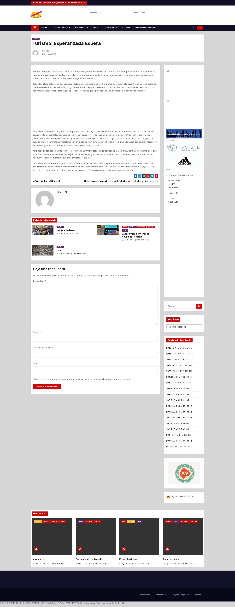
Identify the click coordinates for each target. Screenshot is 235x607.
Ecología (89, 521)
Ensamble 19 (161, 595)
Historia (194, 521)
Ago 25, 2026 (171, 563)
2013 (168, 423)
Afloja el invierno (66, 230)
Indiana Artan (143, 240)
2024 (168, 359)
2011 (168, 435)
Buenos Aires (173, 180)
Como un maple (171, 559)
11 (189, 353)
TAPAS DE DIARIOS (60, 27)
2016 (168, 406)
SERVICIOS (110, 27)
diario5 (48, 51)
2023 (168, 365)
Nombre (37, 332)
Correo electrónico (43, 347)
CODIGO (126, 27)
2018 (168, 394)
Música (46, 521)
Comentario (39, 281)
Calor (60, 250)
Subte (125, 227)
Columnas (184, 521)
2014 (168, 417)
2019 (168, 388)
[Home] (35, 28)
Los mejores (38, 559)
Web (35, 363)
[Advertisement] (95, 112)
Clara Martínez (79, 253)
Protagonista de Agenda (89, 559)
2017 (168, 400)
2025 (168, 353)
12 (191, 353)
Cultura (38, 521)
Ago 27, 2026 (84, 563)
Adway (198, 595)
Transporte (141, 227)
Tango (62, 521)
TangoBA (54, 521)
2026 (168, 347)
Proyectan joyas (128, 559)
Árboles (97, 521)
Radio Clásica (144, 595)
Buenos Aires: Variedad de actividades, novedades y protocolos (120, 181)
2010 (168, 440)
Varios (36, 39)
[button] (194, 27)
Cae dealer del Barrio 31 (47, 181)
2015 (168, 411)
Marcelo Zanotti (187, 563)
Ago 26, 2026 (127, 563)
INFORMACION (81, 27)
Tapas (125, 230)
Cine (123, 521)
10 (187, 353)
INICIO (44, 27)
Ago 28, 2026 (40, 563)
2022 (168, 371)
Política (151, 227)
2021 (168, 377)
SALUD (96, 27)
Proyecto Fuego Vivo (180, 595)
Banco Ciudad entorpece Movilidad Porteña (135, 235)
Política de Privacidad (145, 27)
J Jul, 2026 (63, 233)
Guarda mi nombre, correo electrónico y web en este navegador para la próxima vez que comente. (83, 379)
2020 (168, 382)
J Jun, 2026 (63, 253)
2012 (168, 429)
